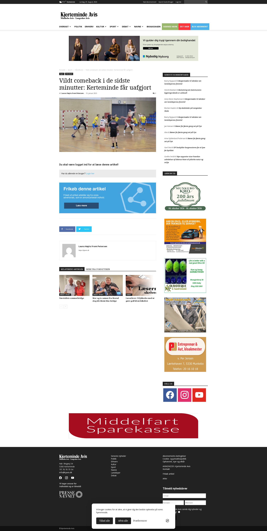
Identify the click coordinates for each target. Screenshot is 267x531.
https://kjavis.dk (84, 250)
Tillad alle (104, 520)
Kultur (100, 26)
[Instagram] (184, 394)
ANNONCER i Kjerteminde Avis (176, 466)
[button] (206, 2)
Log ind (178, 2)
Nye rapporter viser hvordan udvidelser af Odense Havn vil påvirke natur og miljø (183, 159)
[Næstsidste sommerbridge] (74, 285)
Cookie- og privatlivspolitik (174, 458)
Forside (62, 70)
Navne (137, 26)
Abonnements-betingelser (174, 456)
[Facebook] (170, 394)
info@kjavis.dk (65, 472)
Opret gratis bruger (166, 2)
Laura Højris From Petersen (72, 93)
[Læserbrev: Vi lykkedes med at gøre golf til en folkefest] (141, 285)
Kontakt (166, 469)
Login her (90, 173)
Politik (78, 26)
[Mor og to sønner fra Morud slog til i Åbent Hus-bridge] (107, 285)
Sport (113, 26)
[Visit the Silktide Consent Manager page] (167, 520)
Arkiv (165, 478)
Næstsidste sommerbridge (71, 298)
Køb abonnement (149, 2)
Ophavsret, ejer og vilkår (174, 461)
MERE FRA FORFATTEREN (98, 269)
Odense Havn (170, 26)
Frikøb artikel (168, 473)
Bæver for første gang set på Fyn (188, 126)
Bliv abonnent (200, 26)
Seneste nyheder (118, 456)
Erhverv (89, 26)
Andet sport (65, 295)
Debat (125, 26)
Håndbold (79, 70)
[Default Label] (199, 394)
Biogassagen (153, 26)
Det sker (184, 26)
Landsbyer (115, 472)
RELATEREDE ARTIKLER (72, 269)
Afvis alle (123, 520)
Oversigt (64, 26)
